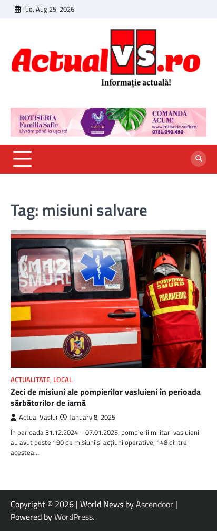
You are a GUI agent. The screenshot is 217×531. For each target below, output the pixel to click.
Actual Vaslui (38, 417)
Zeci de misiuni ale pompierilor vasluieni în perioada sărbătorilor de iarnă (106, 397)
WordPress (73, 516)
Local (62, 380)
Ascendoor (154, 504)
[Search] (198, 159)
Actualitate (30, 380)
